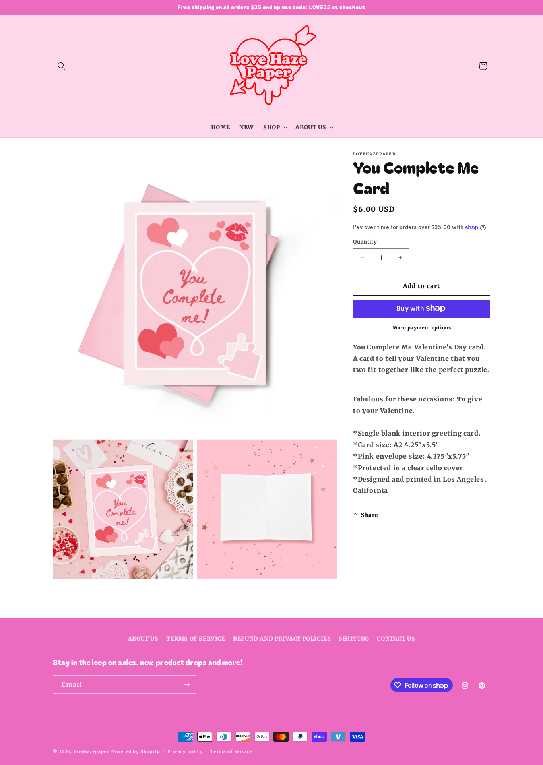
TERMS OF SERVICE (195, 638)
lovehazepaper (91, 751)
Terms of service (231, 751)
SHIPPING (354, 638)
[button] (61, 66)
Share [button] (369, 514)
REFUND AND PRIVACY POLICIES (282, 638)
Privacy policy (185, 751)
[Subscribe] (187, 684)
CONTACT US (396, 638)
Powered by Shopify (135, 751)
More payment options (421, 327)
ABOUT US (143, 638)
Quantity (365, 241)
